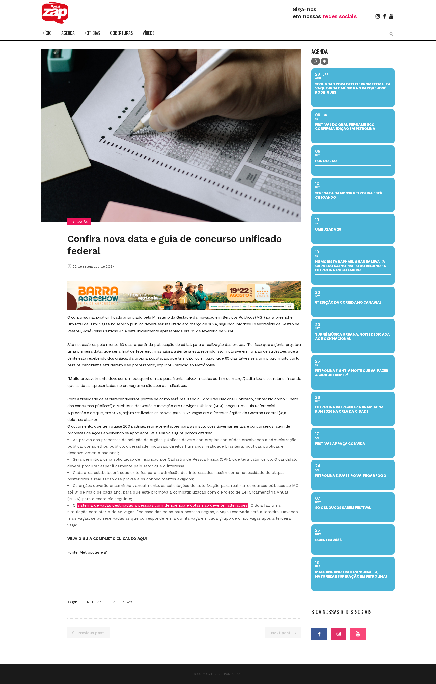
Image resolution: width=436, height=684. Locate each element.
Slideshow (122, 602)
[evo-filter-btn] (315, 61)
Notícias (94, 602)
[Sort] (324, 61)
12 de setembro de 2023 (93, 266)
